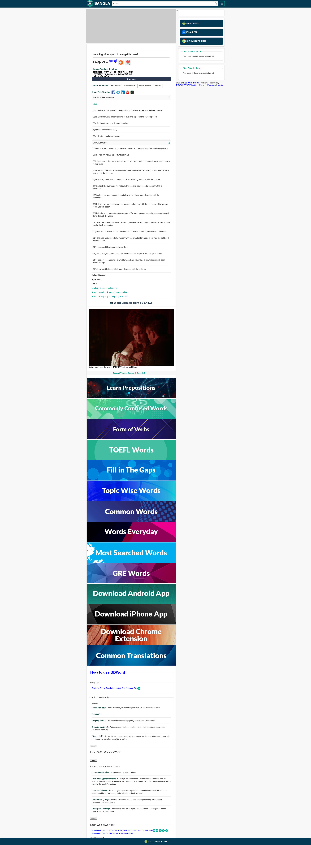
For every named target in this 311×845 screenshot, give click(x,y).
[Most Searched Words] (131, 562)
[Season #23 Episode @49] (160, 831)
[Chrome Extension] (131, 644)
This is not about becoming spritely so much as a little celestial (124, 721)
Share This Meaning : (101, 92)
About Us (193, 85)
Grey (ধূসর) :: (97, 714)
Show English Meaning (131, 97)
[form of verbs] (131, 439)
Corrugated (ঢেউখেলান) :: (101, 809)
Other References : (100, 86)
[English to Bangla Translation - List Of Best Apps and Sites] (139, 689)
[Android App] (131, 603)
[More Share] (132, 93)
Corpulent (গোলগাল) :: (100, 790)
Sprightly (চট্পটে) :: (99, 721)
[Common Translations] (131, 665)
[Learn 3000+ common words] (131, 521)
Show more (131, 79)
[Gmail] (128, 93)
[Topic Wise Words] (131, 500)
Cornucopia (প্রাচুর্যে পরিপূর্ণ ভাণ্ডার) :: (105, 779)
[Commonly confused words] (131, 418)
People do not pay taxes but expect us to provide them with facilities (126, 708)
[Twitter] (118, 93)
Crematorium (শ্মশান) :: (101, 727)
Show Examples (131, 143)
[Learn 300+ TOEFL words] (131, 459)
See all (93, 746)
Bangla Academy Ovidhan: (105, 69)
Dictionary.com (129, 86)
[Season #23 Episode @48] (163, 831)
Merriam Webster (145, 86)
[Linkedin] (123, 93)
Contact (221, 85)
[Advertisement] (130, 26)
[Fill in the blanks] (131, 480)
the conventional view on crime (114, 772)
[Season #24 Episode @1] (154, 831)
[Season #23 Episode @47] (166, 831)
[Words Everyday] (131, 541)
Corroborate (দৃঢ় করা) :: (101, 800)
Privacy (202, 85)
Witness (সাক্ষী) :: (98, 736)
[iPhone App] (131, 624)
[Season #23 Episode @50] (157, 831)
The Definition (116, 86)
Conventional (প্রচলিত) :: (101, 772)
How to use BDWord (107, 672)
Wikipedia (158, 86)
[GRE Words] (131, 583)
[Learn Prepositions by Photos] (131, 398)
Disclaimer (211, 85)
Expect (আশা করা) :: (99, 708)
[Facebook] (114, 93)
